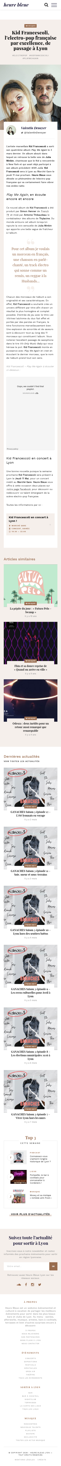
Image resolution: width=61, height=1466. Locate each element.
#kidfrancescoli (39, 55)
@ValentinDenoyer (35, 132)
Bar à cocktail (30, 1396)
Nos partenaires (30, 1337)
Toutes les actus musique (30, 1440)
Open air (30, 1372)
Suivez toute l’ (30, 1240)
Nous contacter (31, 1344)
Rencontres (30, 1424)
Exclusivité (30, 1437)
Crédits (42, 1460)
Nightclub (30, 1399)
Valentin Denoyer (33, 128)
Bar (30, 1393)
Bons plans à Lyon (30, 1340)
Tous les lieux (30, 1409)
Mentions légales (25, 1460)
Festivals (30, 1365)
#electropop (19, 55)
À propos (30, 1331)
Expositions (30, 1362)
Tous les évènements (30, 1378)
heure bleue (16, 4)
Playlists (30, 1431)
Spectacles (30, 1368)
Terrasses (30, 1403)
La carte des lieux (30, 1406)
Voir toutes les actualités (22, 761)
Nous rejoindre (30, 1334)
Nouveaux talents (30, 1427)
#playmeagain (30, 58)
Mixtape (30, 1434)
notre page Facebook (19, 489)
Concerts (30, 1359)
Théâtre (30, 1375)
